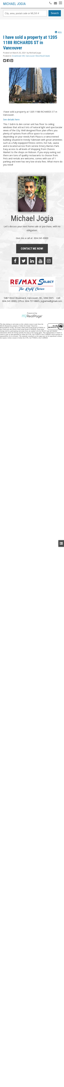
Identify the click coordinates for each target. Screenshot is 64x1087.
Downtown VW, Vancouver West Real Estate (31, 56)
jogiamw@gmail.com (51, 301)
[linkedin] (32, 260)
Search (55, 13)
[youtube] (40, 260)
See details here (11, 119)
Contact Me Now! (32, 248)
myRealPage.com (32, 316)
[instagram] (48, 260)
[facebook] (15, 260)
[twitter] (23, 260)
